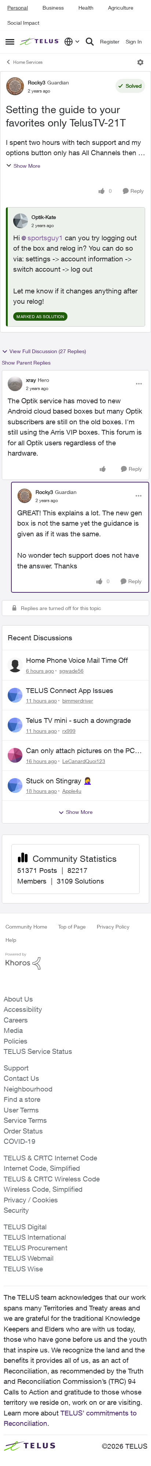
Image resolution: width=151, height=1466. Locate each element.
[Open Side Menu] (10, 41)
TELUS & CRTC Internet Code (50, 1158)
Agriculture (120, 7)
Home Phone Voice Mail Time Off (77, 660)
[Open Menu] (140, 62)
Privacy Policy (113, 926)
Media (13, 1030)
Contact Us (21, 1078)
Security (16, 1210)
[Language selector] (72, 41)
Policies (15, 1041)
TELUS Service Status (38, 1051)
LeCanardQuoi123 (83, 761)
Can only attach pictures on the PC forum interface (80, 750)
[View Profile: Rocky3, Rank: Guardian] (15, 86)
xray (31, 380)
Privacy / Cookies (31, 1200)
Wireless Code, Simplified (43, 1189)
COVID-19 (20, 1141)
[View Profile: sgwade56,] (15, 665)
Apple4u (71, 791)
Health (85, 7)
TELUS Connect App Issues (69, 690)
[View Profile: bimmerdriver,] (15, 695)
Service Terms (25, 1120)
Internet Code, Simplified (42, 1168)
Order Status (23, 1131)
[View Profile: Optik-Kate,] (20, 220)
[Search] (89, 41)
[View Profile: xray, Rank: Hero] (15, 383)
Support (16, 1068)
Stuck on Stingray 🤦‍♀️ (59, 781)
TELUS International (35, 1237)
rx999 (69, 731)
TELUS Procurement (35, 1248)
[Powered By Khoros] (75, 961)
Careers (16, 1020)
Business (53, 7)
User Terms (21, 1110)
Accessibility (23, 1009)
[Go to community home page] (40, 42)
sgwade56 (71, 671)
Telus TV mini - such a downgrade (78, 720)
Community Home (26, 926)
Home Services (28, 62)
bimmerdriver (77, 700)
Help (10, 940)
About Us (18, 999)
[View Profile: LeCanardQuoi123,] (15, 755)
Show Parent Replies (26, 362)
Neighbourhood (28, 1089)
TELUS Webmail (29, 1258)
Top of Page (72, 926)
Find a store (22, 1099)
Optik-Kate (44, 217)
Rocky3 (36, 82)
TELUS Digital (25, 1227)
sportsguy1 (45, 238)
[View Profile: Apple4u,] (15, 785)
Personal (17, 7)
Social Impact (23, 23)
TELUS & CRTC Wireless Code (52, 1179)
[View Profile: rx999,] (15, 725)
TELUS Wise (23, 1269)
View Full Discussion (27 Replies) (48, 351)
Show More (27, 166)
